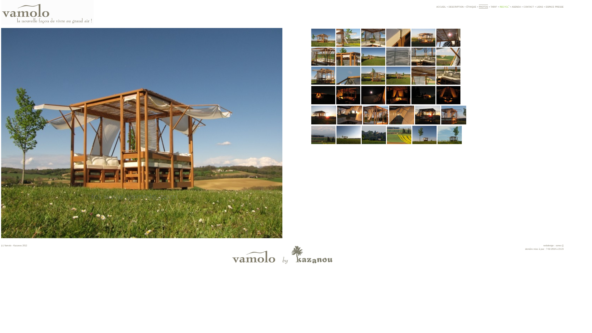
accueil (441, 6)
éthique (471, 6)
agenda (516, 6)
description (456, 6)
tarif (494, 6)
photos (483, 6)
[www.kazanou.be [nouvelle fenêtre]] (282, 245)
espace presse (555, 6)
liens (540, 6)
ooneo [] (560, 245)
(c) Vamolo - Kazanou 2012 (14, 245)
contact (529, 6)
